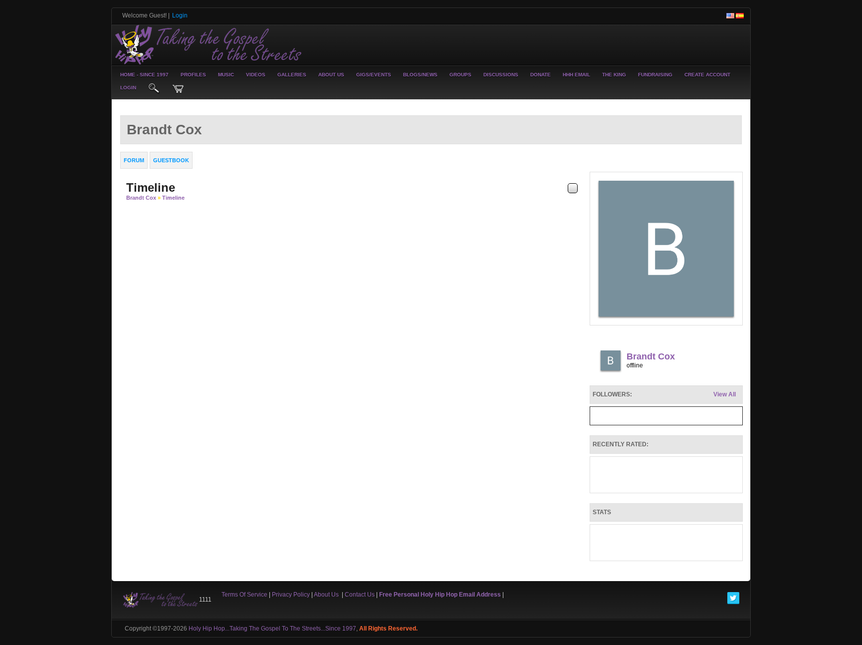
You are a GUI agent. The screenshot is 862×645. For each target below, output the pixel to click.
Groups (460, 74)
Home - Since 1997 (144, 74)
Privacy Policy (291, 594)
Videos (255, 74)
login (128, 87)
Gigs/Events (373, 74)
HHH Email (576, 74)
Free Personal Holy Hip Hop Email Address (440, 594)
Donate (540, 74)
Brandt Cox (141, 198)
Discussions (500, 74)
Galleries (291, 74)
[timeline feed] (573, 187)
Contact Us (360, 594)
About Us (331, 74)
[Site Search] (154, 88)
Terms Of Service (244, 594)
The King (614, 74)
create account (707, 74)
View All (724, 394)
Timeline (173, 198)
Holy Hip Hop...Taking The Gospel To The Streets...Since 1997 (272, 628)
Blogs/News (420, 74)
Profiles (193, 74)
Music (226, 74)
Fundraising (655, 74)
